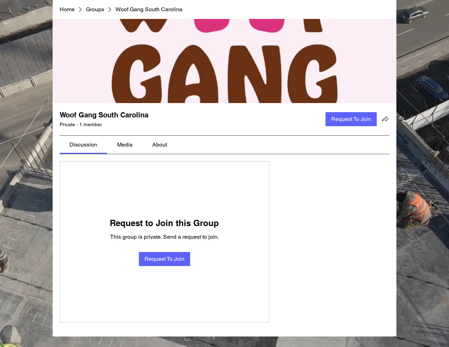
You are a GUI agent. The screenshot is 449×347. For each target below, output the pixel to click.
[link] (83, 144)
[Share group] (385, 119)
